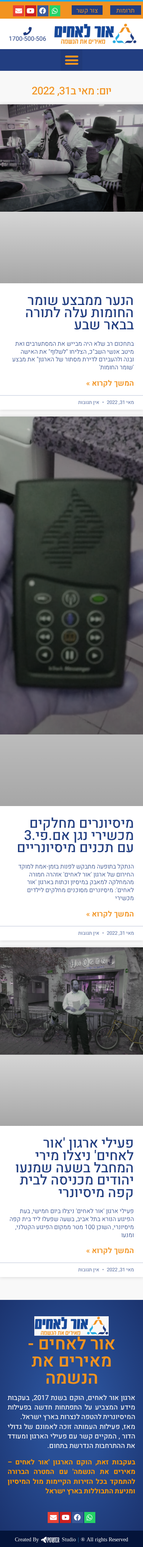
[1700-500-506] (27, 31)
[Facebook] (42, 10)
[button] (71, 60)
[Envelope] (18, 10)
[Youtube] (30, 10)
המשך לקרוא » (110, 383)
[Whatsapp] (55, 10)
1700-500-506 (27, 38)
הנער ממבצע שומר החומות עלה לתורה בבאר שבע (79, 313)
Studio (45, 1539)
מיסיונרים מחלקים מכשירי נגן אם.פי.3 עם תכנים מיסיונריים (75, 835)
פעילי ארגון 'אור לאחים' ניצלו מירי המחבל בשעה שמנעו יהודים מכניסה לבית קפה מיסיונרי (74, 1168)
